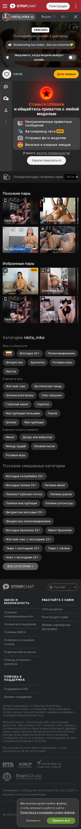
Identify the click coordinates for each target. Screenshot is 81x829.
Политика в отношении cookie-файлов (47, 812)
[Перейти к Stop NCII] (29, 776)
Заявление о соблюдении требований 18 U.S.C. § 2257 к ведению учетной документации (40, 792)
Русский (59, 587)
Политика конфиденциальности (18, 614)
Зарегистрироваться (46, 160)
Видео (48, 17)
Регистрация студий (55, 617)
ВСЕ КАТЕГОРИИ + (20, 566)
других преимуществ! (53, 153)
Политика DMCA (15, 632)
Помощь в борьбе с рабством (17, 662)
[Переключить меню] (5, 6)
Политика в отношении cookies (19, 642)
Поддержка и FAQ (16, 689)
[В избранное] (6, 74)
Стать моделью (52, 609)
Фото (67, 17)
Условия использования (20, 624)
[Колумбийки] (9, 353)
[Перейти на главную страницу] (25, 6)
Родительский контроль (20, 652)
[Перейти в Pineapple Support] (7, 776)
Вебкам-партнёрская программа (56, 627)
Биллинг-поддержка (18, 696)
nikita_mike (34, 337)
